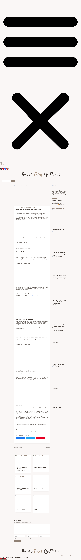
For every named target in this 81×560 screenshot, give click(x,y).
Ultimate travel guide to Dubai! (40, 467)
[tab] (40, 163)
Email (28, 536)
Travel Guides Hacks (27, 207)
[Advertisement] (32, 231)
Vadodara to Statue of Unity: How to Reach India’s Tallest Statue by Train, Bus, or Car (59, 277)
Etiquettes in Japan (56, 407)
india (19, 441)
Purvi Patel (17, 211)
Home (30, 179)
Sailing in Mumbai (47, 446)
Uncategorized (32, 207)
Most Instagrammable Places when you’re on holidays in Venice (59, 326)
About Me (50, 179)
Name (16, 536)
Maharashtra (21, 207)
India (18, 207)
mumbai (30, 441)
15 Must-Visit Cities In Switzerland (57, 341)
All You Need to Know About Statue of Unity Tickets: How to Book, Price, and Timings (59, 252)
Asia (16, 207)
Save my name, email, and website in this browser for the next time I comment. (26, 538)
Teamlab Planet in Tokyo (58, 364)
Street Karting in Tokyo (57, 386)
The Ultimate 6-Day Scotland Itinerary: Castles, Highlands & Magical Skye (59, 301)
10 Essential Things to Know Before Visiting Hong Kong (59, 228)
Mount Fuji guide (37, 487)
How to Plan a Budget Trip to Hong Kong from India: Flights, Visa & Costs (23, 488)
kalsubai (22, 441)
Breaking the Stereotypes (18, 446)
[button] (40, 81)
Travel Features (44, 179)
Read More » (54, 230)
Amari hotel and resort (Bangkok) (23, 508)
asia (16, 441)
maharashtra (26, 441)
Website (40, 536)
